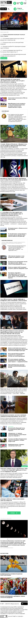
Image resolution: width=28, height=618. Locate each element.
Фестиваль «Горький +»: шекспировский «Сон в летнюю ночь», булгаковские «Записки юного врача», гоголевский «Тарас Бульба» (17, 275)
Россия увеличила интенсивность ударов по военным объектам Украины (12, 26)
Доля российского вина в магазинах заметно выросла (12, 499)
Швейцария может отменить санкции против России (16, 445)
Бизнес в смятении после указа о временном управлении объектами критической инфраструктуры (18, 349)
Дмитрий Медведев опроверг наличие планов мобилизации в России (17, 366)
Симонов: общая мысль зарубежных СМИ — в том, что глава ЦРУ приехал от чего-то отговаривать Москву (13, 470)
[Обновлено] (14, 450)
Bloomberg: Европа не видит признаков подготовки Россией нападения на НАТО (13, 179)
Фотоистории (4, 553)
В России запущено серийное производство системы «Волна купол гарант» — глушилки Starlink (17, 360)
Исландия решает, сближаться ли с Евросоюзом (17, 229)
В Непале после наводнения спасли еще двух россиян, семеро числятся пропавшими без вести (17, 263)
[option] (14, 529)
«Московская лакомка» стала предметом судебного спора (16, 256)
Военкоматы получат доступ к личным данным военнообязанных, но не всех (13, 415)
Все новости (4, 58)
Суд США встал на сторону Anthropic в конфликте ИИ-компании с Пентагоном (13, 299)
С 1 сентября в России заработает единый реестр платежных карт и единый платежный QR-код (11, 214)
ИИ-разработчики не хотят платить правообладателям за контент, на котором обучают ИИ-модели (12, 332)
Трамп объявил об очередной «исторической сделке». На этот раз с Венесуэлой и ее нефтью (12, 80)
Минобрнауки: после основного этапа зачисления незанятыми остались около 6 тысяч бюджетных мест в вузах (16, 105)
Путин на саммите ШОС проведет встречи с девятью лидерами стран (18, 268)
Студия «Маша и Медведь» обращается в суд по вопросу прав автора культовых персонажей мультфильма (13, 145)
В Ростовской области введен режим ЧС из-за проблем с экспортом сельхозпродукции (16, 355)
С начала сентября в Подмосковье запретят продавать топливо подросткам (17, 440)
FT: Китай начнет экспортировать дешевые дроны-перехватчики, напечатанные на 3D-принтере (17, 235)
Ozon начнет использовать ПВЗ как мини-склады (17, 98)
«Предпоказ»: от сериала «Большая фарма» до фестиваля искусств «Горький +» (17, 434)
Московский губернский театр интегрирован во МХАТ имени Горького (16, 429)
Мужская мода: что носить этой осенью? (13, 389)
